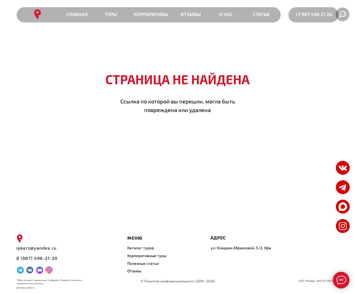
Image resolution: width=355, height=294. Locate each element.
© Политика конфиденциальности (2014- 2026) (178, 281)
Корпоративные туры (146, 255)
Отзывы (134, 270)
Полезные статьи (143, 263)
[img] (343, 207)
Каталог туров (140, 247)
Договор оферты (25, 287)
